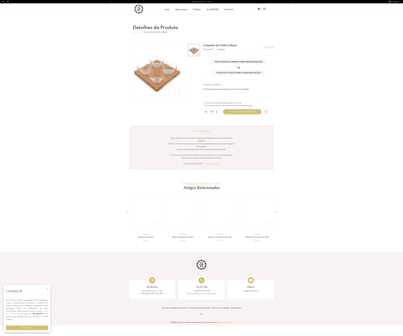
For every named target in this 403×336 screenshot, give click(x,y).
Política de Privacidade (200, 308)
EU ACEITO (27, 328)
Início (167, 9)
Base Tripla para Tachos (183, 237)
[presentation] (127, 212)
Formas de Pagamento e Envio (175, 308)
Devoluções (236, 308)
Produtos (197, 9)
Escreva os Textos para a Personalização (238, 73)
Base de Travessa (146, 237)
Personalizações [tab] (201, 131)
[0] (256, 9)
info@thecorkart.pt (251, 291)
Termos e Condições (220, 308)
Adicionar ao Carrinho (242, 112)
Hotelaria (137, 32)
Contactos (228, 9)
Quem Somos (181, 9)
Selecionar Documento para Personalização (238, 62)
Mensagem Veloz (225, 322)
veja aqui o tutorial (211, 164)
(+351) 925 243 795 (201, 291)
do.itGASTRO (212, 9)
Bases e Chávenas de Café (220, 237)
